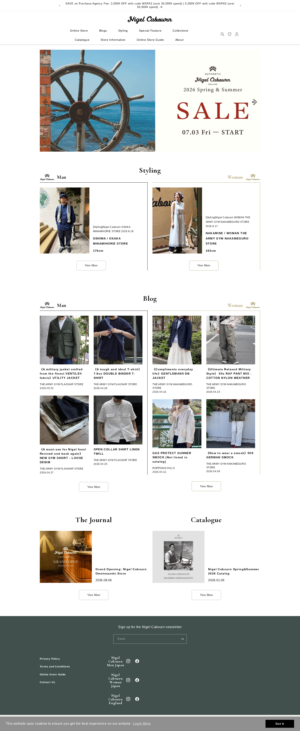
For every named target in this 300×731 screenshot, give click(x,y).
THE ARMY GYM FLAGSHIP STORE (61, 384)
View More (91, 265)
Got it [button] (280, 723)
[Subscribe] (182, 639)
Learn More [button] (142, 723)
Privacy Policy (50, 658)
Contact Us (47, 682)
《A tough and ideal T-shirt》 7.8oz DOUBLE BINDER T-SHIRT (118, 373)
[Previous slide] (45, 102)
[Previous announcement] (59, 5)
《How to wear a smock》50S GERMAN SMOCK (230, 455)
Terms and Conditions (55, 666)
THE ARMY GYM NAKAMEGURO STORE (172, 386)
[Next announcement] (240, 5)
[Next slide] (255, 102)
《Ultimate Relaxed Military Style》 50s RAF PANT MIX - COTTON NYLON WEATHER (229, 373)
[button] (222, 34)
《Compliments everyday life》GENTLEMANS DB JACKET (172, 373)
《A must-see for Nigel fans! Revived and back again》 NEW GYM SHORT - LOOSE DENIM (63, 456)
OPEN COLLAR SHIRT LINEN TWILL (117, 451)
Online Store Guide (53, 674)
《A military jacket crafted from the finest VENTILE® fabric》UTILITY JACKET (61, 373)
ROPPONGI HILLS (163, 468)
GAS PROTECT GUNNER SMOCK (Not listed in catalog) (171, 457)
